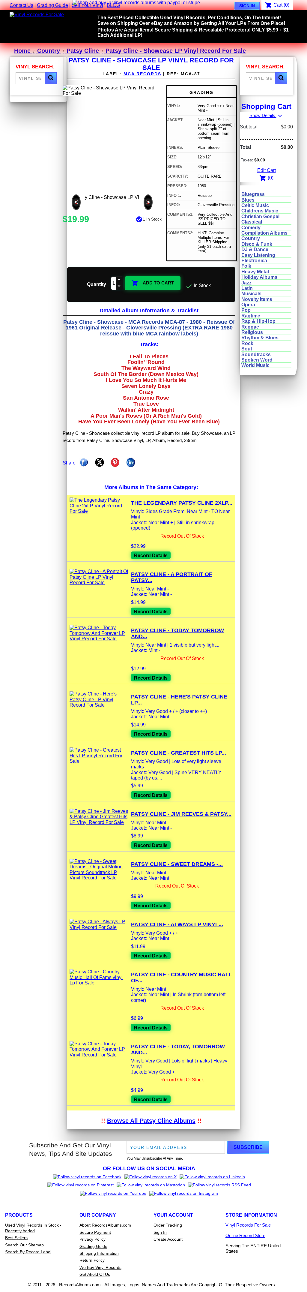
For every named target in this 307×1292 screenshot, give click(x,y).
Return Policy (92, 1260)
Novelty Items (256, 299)
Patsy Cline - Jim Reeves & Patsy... (181, 814)
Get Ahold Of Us (94, 1274)
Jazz (246, 282)
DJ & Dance (254, 249)
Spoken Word (257, 359)
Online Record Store (245, 1235)
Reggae (250, 326)
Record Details (151, 555)
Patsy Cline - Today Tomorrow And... (177, 633)
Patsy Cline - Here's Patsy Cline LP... (179, 700)
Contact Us (21, 5)
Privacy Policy (92, 1239)
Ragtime (250, 315)
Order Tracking (168, 1225)
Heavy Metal (255, 271)
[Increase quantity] (119, 280)
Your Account (173, 1215)
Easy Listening (258, 255)
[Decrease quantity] (119, 286)
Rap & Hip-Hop (258, 321)
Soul (246, 348)
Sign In (247, 5)
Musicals (251, 293)
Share (84, 462)
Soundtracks (256, 354)
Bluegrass (253, 194)
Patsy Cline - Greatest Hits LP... (178, 753)
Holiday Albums (259, 277)
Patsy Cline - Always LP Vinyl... (177, 924)
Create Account (168, 1239)
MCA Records (142, 73)
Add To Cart (153, 283)
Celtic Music (255, 205)
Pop (246, 310)
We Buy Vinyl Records (100, 1267)
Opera (248, 304)
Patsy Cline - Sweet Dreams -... (177, 864)
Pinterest (115, 462)
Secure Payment (95, 1232)
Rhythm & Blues (260, 337)
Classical (251, 221)
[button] (51, 78)
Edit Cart (266, 170)
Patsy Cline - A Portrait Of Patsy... (171, 577)
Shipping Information (99, 1253)
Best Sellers (16, 1237)
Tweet (100, 462)
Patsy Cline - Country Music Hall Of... (181, 978)
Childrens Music (259, 210)
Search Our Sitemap (24, 1244)
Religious (252, 332)
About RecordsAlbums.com (105, 1225)
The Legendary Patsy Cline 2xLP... (181, 503)
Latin (247, 288)
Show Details (266, 115)
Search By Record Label (28, 1251)
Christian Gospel (260, 216)
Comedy (251, 227)
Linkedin (131, 462)
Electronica (254, 260)
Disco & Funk (256, 244)
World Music (255, 365)
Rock (247, 343)
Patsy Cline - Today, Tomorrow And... (178, 1050)
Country (250, 238)
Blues (248, 200)
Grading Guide (52, 5)
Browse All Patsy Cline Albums (151, 1120)
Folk (246, 266)
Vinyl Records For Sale (248, 1224)
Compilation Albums (264, 233)
